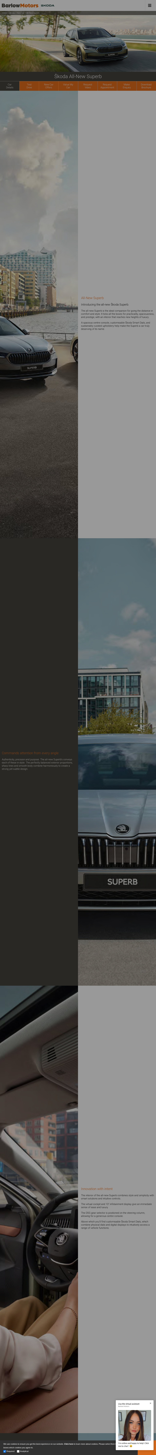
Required (10, 1451)
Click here (68, 1444)
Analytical (24, 1451)
